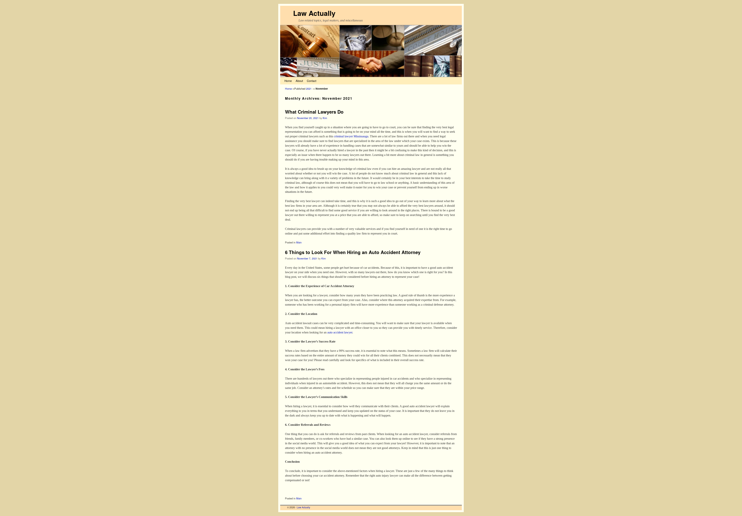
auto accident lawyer (339, 332)
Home (288, 81)
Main (299, 242)
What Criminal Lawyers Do (314, 111)
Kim (325, 118)
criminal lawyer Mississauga (351, 136)
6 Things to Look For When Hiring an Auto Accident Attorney (352, 252)
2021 (308, 88)
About (299, 81)
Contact (311, 81)
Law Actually (314, 13)
